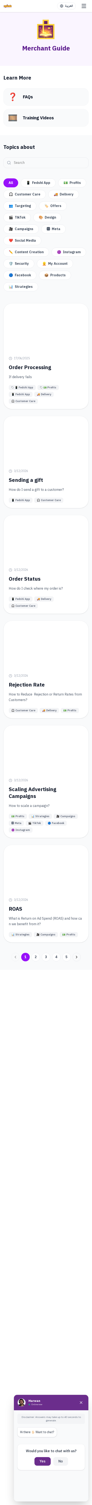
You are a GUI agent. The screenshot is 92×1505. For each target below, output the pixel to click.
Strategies (21, 286)
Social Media (22, 240)
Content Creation (26, 252)
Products (55, 275)
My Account (55, 263)
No (60, 1461)
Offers (52, 206)
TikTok (17, 217)
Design (47, 217)
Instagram (69, 252)
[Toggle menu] (84, 6)
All (11, 182)
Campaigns (21, 229)
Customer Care (24, 194)
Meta (53, 229)
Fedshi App (38, 182)
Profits (72, 182)
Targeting (20, 206)
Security (19, 263)
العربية (69, 6)
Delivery (64, 194)
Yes (43, 1461)
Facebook (20, 275)
